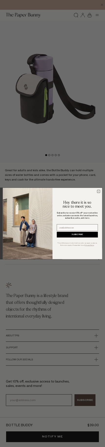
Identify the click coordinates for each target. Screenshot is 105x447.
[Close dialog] (98, 191)
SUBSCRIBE (77, 234)
